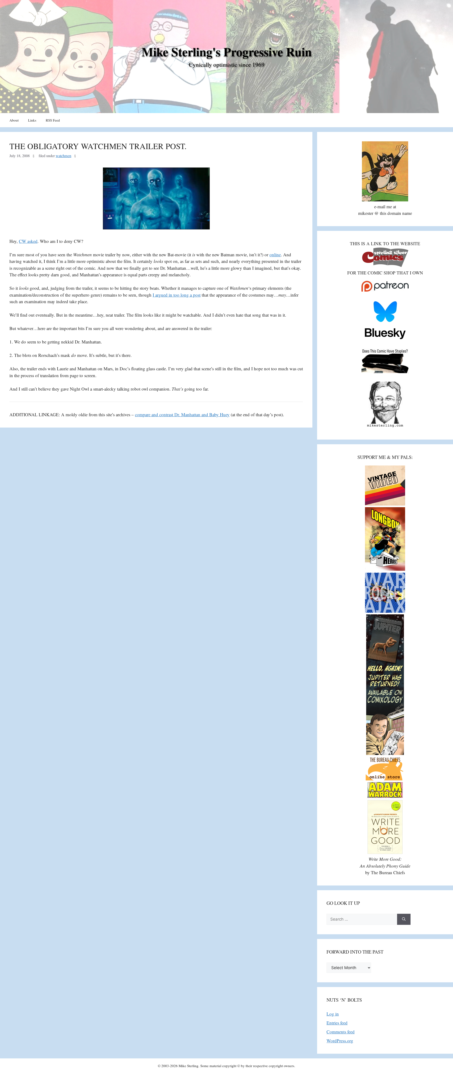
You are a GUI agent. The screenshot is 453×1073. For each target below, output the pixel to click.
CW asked (28, 241)
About (14, 120)
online (275, 254)
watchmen (63, 155)
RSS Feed (53, 120)
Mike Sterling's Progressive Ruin (227, 52)
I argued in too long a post (177, 295)
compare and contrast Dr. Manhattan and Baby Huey (182, 414)
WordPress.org (340, 1041)
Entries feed (337, 1023)
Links (32, 120)
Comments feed (341, 1032)
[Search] (404, 919)
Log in (333, 1014)
